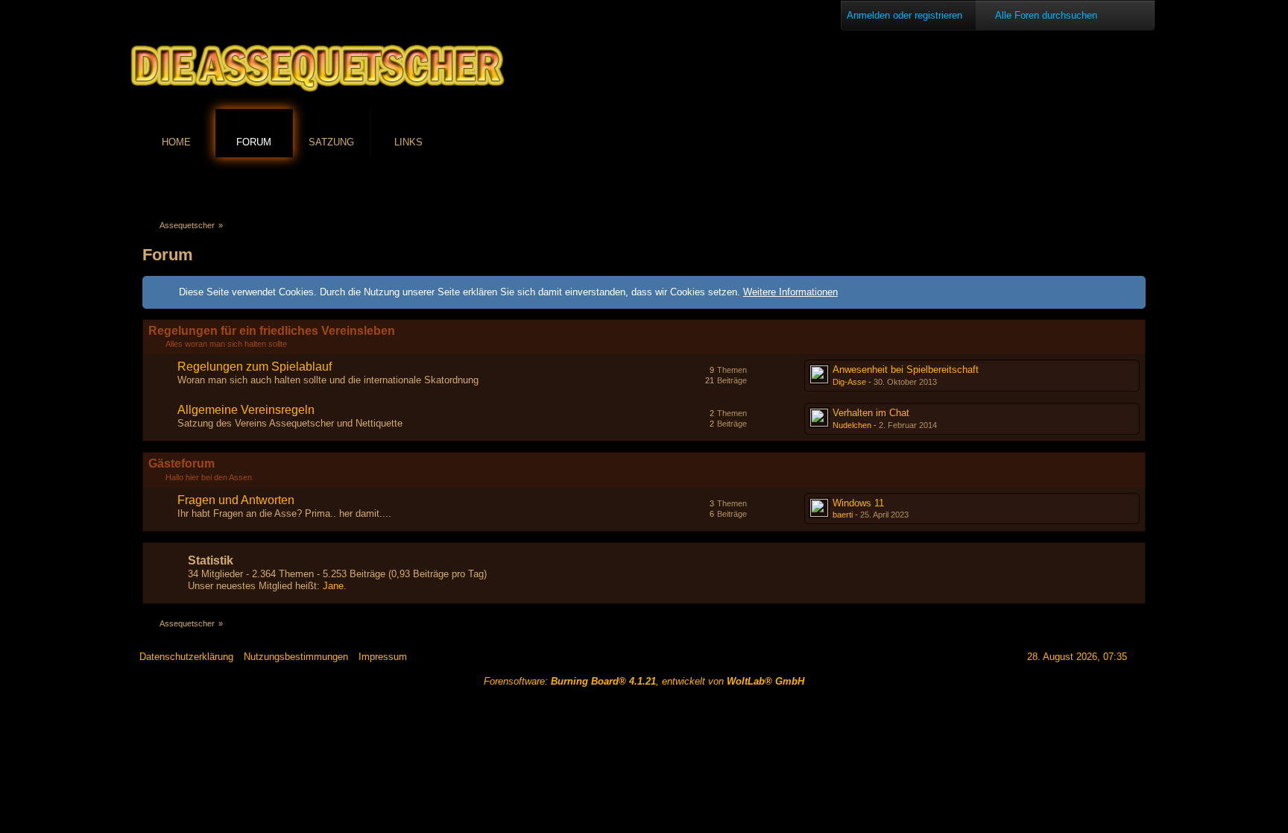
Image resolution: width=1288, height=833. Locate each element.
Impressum (383, 656)
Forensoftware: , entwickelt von (644, 681)
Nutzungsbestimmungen (296, 656)
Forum (253, 142)
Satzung (331, 142)
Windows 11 (858, 503)
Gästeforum (181, 463)
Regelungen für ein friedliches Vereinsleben (271, 330)
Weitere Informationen (790, 292)
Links (408, 142)
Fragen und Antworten (235, 500)
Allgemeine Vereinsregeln (246, 409)
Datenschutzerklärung (186, 656)
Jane (333, 585)
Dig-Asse (849, 381)
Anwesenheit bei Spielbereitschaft (906, 369)
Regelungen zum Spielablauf (254, 366)
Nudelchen (852, 425)
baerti (843, 514)
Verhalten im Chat (871, 412)
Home (176, 142)
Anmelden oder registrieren (904, 15)
